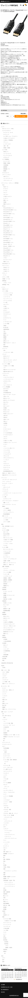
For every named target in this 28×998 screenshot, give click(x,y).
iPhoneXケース (6, 255)
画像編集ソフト (6, 168)
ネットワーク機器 (6, 363)
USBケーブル (6, 419)
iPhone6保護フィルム (8, 225)
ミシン (4, 652)
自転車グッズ (6, 915)
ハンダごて (4, 695)
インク (4, 427)
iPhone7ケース (6, 229)
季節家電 (4, 589)
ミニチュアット (7, 836)
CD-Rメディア (6, 356)
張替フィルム (5, 703)
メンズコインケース (7, 517)
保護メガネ (4, 699)
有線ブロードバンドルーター (9, 369)
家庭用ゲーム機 (6, 608)
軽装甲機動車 (6, 903)
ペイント (5, 819)
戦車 (4, 874)
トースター (5, 555)
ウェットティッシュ (7, 298)
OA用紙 (5, 407)
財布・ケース (5, 516)
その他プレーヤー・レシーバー (10, 442)
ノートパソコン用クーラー (9, 448)
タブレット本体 (5, 276)
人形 (4, 849)
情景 (4, 869)
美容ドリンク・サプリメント (8, 683)
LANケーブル (6, 396)
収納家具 (5, 732)
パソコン (3, 287)
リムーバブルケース (7, 384)
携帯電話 (4, 280)
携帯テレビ (5, 633)
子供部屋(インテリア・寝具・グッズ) (11, 734)
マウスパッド (6, 463)
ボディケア (4, 677)
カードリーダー (6, 161)
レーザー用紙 (6, 323)
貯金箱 (4, 938)
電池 (3, 660)
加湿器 (4, 593)
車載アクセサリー (7, 204)
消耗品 (4, 333)
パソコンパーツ (5, 373)
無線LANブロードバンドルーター (9, 475)
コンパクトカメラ (7, 153)
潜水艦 (4, 890)
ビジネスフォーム (7, 317)
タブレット (4, 273)
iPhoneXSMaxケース (7, 252)
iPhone (3, 206)
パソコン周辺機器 (6, 386)
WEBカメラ (5, 151)
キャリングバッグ (6, 742)
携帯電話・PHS (5, 284)
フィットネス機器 (7, 572)
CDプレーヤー (6, 535)
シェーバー (5, 568)
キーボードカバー (7, 429)
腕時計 (3, 506)
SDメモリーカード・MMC (8, 128)
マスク (6, 945)
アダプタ (5, 425)
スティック (6, 786)
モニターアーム (6, 467)
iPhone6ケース (6, 223)
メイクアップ (5, 679)
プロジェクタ (6, 455)
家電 (2, 524)
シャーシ (6, 844)
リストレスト (6, 469)
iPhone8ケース (6, 236)
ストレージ (4, 348)
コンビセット (6, 773)
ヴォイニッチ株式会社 (9, 5)
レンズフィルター (7, 144)
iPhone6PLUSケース (7, 219)
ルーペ (4, 934)
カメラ (2, 126)
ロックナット (6, 845)
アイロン (5, 647)
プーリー (5, 803)
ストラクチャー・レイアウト (10, 870)
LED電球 (5, 639)
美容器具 (5, 583)
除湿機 (4, 597)
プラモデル (5, 805)
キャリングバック (7, 922)
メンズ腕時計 (6, 508)
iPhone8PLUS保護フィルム (9, 234)
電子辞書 (4, 658)
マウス (4, 461)
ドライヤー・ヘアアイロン (9, 570)
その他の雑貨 (6, 928)
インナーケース (6, 296)
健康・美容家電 (5, 566)
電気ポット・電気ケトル (8, 564)
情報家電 (4, 601)
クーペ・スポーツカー (8, 767)
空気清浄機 (4, 656)
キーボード (5, 188)
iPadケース (5, 186)
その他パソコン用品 (7, 440)
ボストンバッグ (6, 487)
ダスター (5, 310)
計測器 (4, 338)
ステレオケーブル (8, 817)
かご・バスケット (7, 757)
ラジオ (4, 606)
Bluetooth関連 (6, 533)
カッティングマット (8, 882)
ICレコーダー (6, 604)
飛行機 (4, 907)
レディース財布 (6, 521)
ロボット (5, 847)
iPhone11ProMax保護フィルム (9, 209)
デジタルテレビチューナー (9, 624)
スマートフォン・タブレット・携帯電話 (9, 183)
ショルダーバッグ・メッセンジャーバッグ (12, 493)
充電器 (4, 202)
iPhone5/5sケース (6, 263)
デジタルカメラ (5, 172)
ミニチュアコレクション (9, 834)
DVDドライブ (5, 289)
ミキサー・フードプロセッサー (10, 558)
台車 (3, 701)
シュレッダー (6, 648)
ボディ (4, 826)
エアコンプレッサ (8, 821)
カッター (4, 688)
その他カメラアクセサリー (9, 138)
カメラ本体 (4, 149)
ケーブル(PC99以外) (7, 432)
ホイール (5, 824)
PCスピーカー (6, 411)
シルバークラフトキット (9, 884)
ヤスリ (3, 697)
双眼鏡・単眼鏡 (6, 163)
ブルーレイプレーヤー (8, 627)
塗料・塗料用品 (6, 859)
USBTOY (5, 417)
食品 (2, 955)
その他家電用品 (6, 650)
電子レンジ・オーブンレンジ (9, 562)
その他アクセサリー (7, 196)
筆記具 (2, 665)
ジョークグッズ (6, 926)
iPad (3, 184)
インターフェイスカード (8, 377)
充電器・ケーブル (6, 278)
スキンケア (4, 674)
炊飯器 (3, 635)
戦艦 (4, 872)
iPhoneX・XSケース (7, 244)
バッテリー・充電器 (7, 801)
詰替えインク (6, 340)
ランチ (4, 932)
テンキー (5, 444)
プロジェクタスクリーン (8, 457)
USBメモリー (6, 176)
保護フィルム (6, 261)
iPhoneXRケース (7, 248)
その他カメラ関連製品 (8, 140)
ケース (4, 275)
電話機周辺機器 (6, 610)
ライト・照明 (6, 730)
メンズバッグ (5, 491)
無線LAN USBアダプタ (8, 371)
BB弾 (5, 752)
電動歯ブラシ (6, 585)
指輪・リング (6, 502)
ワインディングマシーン (8, 512)
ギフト (3, 957)
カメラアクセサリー (6, 130)
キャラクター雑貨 (7, 918)
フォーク (6, 761)
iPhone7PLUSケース (7, 227)
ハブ (4, 367)
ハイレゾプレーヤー (7, 541)
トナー (4, 446)
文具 (4, 936)
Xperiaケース (6, 269)
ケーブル (5, 190)
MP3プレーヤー (6, 398)
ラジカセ (5, 545)
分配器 (4, 325)
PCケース (5, 375)
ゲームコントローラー (7, 744)
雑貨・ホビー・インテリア (7, 711)
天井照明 (4, 587)
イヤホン (5, 257)
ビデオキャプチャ (7, 381)
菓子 (3, 959)
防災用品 (5, 939)
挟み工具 (4, 705)
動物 (4, 855)
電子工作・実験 (6, 905)
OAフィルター (6, 406)
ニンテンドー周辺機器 (8, 796)
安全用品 (6, 941)
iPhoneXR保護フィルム (8, 250)
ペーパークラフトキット (9, 886)
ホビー (3, 746)
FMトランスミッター (7, 537)
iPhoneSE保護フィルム (8, 242)
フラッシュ (5, 142)
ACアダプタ (5, 388)
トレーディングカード (8, 790)
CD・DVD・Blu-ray (6, 715)
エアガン (5, 750)
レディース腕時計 (7, 510)
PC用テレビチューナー (8, 413)
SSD (4, 350)
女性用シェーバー (7, 581)
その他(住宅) (6, 727)
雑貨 (3, 916)
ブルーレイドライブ (7, 361)
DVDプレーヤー (6, 618)
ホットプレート (6, 556)
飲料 (3, 961)
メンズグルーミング (7, 576)
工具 (4, 331)
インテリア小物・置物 (8, 723)
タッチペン (5, 198)
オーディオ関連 (5, 530)
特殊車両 (5, 893)
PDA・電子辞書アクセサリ (8, 526)
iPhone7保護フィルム (8, 230)
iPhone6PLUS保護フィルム (9, 221)
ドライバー (4, 691)
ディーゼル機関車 (7, 782)
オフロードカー (6, 753)
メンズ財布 (5, 519)
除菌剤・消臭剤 (8, 947)
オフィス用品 (5, 291)
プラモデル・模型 (7, 809)
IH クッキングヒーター (8, 549)
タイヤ (4, 780)
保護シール (5, 200)
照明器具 (4, 637)
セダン (4, 776)
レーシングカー (6, 842)
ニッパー (4, 693)
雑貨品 (4, 951)
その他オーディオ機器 (8, 539)
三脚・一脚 (5, 145)
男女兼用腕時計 (6, 514)
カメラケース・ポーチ (8, 132)
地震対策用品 (6, 329)
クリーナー (5, 430)
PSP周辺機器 (6, 748)
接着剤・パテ (6, 878)
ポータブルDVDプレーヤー (9, 629)
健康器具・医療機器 (7, 579)
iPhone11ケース (6, 215)
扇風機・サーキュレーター (9, 595)
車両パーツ (5, 901)
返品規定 (3, 992)
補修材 (3, 707)
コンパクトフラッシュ (8, 178)
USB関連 (5, 423)
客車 (4, 861)
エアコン (4, 528)
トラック (5, 788)
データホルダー (6, 312)
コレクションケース (7, 771)
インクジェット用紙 (7, 294)
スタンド (5, 192)
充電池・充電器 (6, 147)
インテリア (4, 719)
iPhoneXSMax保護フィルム (9, 253)
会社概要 (3, 984)
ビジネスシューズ (7, 498)
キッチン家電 (5, 547)
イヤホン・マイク (7, 282)
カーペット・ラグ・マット (9, 725)
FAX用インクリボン (7, 602)
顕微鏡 (4, 170)
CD (3, 713)
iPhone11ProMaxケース (8, 207)
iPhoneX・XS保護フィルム (9, 246)
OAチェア (5, 404)
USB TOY (5, 415)
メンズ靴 (4, 496)
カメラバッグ (6, 134)
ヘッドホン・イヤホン (8, 543)
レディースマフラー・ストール (9, 504)
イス (4, 721)
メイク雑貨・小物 (6, 681)
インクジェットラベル (8, 292)
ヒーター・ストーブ (7, 591)
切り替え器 (5, 327)
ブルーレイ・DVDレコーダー (9, 625)
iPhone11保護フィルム (8, 217)
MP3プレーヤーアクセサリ (9, 400)
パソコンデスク (6, 450)
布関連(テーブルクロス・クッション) (11, 736)
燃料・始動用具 (6, 892)
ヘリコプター (6, 822)
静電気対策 (5, 346)
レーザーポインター (7, 321)
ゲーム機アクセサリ (7, 769)
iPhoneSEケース (6, 240)
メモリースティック (7, 180)
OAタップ (5, 645)
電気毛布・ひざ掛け (7, 599)
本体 (4, 913)
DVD (4, 717)
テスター (5, 315)
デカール (5, 784)
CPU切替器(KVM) (7, 392)
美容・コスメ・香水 (5, 670)
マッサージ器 (6, 574)
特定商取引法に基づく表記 (6, 987)
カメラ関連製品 (5, 159)
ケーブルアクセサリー (8, 434)
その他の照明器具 (7, 641)
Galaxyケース (6, 267)
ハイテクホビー (6, 799)
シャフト (5, 775)
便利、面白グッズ (7, 851)
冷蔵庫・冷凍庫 (6, 560)
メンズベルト (5, 494)
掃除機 (3, 612)
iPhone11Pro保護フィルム (9, 213)
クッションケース (7, 924)
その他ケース (6, 271)
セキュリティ (6, 304)
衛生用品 (6, 943)
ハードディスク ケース (8, 379)
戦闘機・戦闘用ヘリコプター (9, 876)
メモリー (5, 383)
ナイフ (4, 794)
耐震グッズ (5, 335)
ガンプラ (6, 811)
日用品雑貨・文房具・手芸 (9, 880)
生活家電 (4, 643)
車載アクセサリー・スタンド (9, 342)
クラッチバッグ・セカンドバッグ (9, 479)
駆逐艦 (4, 909)
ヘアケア (4, 675)
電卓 (4, 344)
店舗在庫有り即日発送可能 (7, 663)
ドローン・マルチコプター (9, 792)
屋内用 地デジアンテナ (8, 631)
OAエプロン (6, 402)
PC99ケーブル (6, 409)
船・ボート (5, 899)
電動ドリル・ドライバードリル (9, 709)
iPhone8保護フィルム (8, 238)
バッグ (3, 485)
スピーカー (5, 194)
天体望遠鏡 (5, 165)
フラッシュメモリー (6, 174)
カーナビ (5, 620)
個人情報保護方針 (5, 989)
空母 (4, 897)
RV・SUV (6, 807)
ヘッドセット (6, 459)
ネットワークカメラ (7, 155)
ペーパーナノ (7, 832)
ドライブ (4, 354)
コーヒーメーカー (7, 551)
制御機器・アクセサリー (8, 853)
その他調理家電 (6, 553)
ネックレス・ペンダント (7, 483)
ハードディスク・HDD (8, 352)
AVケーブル (5, 532)
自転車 (3, 911)
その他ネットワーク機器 (8, 365)
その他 (4, 306)
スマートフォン (5, 265)
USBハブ (5, 421)
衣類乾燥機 (5, 654)
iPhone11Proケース (7, 211)
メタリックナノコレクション (10, 838)
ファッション (4, 477)
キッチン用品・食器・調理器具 (10, 759)
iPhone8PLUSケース (7, 232)
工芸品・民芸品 (6, 867)
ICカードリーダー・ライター (9, 394)
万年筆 (3, 667)
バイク (4, 798)
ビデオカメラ (6, 157)
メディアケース (6, 465)
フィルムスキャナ (7, 454)
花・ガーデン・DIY (5, 686)
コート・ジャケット (6, 481)
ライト (4, 840)
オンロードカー (6, 755)
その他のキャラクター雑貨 (10, 920)
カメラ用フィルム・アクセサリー (10, 136)
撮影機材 (5, 167)
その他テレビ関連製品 (8, 622)
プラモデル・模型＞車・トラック (10, 813)
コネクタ (5, 436)
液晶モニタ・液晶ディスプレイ (9, 473)
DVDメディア (6, 358)
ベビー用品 (5, 930)
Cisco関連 (5, 390)
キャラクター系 (6, 765)
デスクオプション (7, 314)
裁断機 (4, 337)
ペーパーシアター (8, 830)
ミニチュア (5, 828)
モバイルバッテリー (7, 259)
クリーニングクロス (7, 300)
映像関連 (4, 614)
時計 (4, 738)
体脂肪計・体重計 (7, 578)
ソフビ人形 (5, 778)
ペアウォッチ (5, 489)
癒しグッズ (5, 895)
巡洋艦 (4, 865)
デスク (4, 729)
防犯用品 (5, 949)
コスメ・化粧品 (5, 672)
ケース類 (5, 302)
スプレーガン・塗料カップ (8, 690)
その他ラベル (6, 308)
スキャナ (5, 438)
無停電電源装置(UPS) (8, 471)
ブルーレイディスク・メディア (10, 360)
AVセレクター (6, 616)
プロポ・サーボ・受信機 (8, 815)
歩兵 (4, 888)
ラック (4, 319)
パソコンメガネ (6, 452)
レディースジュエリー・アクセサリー (10, 500)
